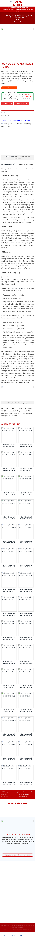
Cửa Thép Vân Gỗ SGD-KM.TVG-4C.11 (26, 542)
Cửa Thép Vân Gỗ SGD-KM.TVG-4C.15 (26, 783)
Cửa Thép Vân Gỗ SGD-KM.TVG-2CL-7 (26, 469)
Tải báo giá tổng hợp (24, 794)
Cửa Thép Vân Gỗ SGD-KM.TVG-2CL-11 (9, 735)
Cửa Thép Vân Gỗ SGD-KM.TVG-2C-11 (9, 517)
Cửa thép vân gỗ (20, 17)
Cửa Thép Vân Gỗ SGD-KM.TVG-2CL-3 (26, 493)
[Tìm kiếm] (33, 3)
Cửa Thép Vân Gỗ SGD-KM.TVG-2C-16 (9, 493)
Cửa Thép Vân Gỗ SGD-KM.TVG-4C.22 (26, 614)
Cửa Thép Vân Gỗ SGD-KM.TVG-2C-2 (26, 686)
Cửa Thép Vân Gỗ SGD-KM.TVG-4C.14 (9, 590)
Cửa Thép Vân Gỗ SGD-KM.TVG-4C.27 (9, 566)
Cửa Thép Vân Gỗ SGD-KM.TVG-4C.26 (26, 445)
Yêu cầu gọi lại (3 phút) (6, 796)
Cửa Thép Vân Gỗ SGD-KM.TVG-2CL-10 (9, 542)
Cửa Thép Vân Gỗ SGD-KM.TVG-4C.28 (26, 759)
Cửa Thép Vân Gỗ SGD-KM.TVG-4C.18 (9, 662)
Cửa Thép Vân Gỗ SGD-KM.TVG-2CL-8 (9, 759)
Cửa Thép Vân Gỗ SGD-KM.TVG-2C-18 (26, 662)
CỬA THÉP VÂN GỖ (8, 165)
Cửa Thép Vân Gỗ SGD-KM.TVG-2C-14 (9, 614)
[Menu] (2, 3)
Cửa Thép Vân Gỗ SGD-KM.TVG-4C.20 (26, 590)
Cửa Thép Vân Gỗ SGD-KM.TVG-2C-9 (26, 517)
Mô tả (3, 112)
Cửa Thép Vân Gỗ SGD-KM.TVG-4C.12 (9, 710)
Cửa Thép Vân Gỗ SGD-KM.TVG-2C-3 (26, 735)
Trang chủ (7, 15)
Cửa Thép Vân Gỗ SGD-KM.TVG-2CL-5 (9, 638)
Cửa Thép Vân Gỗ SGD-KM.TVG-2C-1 (26, 710)
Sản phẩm (17, 15)
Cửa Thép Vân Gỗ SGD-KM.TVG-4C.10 (9, 469)
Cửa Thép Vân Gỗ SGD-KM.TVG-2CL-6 (26, 638)
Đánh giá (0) (5, 116)
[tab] (17, 112)
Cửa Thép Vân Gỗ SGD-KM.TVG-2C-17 (9, 445)
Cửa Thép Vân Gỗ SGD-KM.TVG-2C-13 (9, 686)
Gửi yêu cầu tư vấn (5, 794)
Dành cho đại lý (23, 796)
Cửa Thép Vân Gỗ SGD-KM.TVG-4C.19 (9, 783)
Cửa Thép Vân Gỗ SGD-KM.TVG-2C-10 (26, 566)
